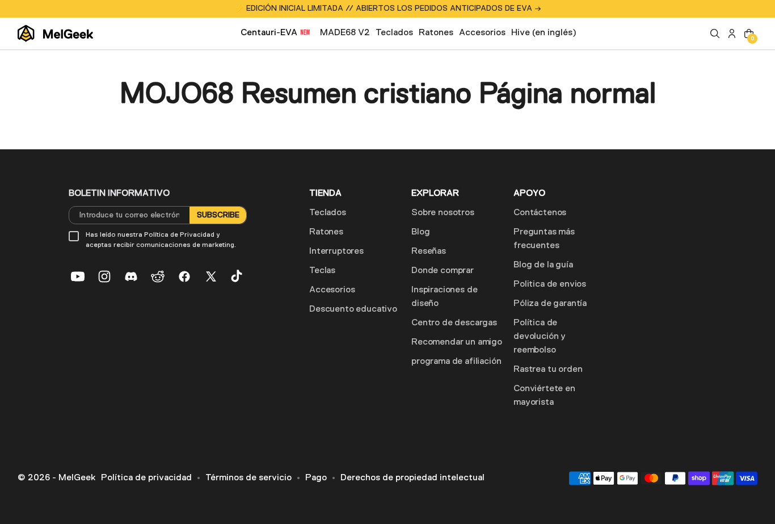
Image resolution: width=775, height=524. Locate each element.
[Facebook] (184, 276)
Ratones (326, 232)
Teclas (322, 270)
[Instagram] (104, 276)
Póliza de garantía (550, 303)
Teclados (327, 212)
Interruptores (336, 251)
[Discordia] (131, 276)
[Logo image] (55, 33)
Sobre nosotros (442, 212)
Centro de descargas (454, 323)
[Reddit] (158, 276)
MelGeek (76, 478)
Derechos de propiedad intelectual (412, 478)
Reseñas (428, 251)
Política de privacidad (146, 478)
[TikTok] (238, 276)
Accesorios (332, 290)
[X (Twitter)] (211, 276)
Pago (316, 478)
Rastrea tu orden (547, 369)
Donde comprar (442, 270)
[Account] (731, 33)
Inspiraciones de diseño (444, 297)
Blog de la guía (543, 265)
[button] (714, 33)
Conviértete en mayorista (544, 395)
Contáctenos (539, 212)
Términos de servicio (248, 478)
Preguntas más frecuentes (544, 239)
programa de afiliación (456, 361)
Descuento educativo (353, 309)
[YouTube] (78, 276)
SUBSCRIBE (218, 215)
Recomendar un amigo (456, 342)
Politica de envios (549, 284)
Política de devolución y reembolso (539, 336)
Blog (420, 232)
